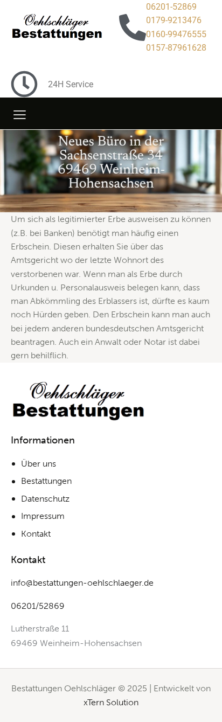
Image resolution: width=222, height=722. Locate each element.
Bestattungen (46, 481)
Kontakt (36, 534)
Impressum (43, 516)
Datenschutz (45, 499)
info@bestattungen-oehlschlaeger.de (82, 583)
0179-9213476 (174, 20)
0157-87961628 (176, 48)
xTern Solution (111, 702)
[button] (19, 114)
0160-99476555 (176, 34)
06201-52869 (171, 7)
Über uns (38, 464)
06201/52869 (38, 606)
